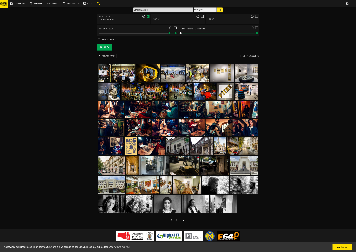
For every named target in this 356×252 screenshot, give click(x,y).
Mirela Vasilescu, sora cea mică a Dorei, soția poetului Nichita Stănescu (111, 207)
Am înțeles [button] (342, 247)
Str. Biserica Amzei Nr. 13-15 (111, 191)
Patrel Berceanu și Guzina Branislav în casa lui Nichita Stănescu (244, 188)
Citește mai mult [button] (122, 247)
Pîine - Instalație (225, 96)
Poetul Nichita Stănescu (215, 191)
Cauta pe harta (107, 39)
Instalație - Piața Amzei (173, 78)
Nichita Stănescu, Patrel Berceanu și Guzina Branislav (139, 207)
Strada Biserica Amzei (243, 151)
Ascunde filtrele (106, 55)
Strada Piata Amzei (111, 172)
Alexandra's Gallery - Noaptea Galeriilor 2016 (166, 186)
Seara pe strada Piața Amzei (184, 172)
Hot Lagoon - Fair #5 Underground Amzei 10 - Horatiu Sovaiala (245, 130)
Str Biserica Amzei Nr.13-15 (244, 172)
